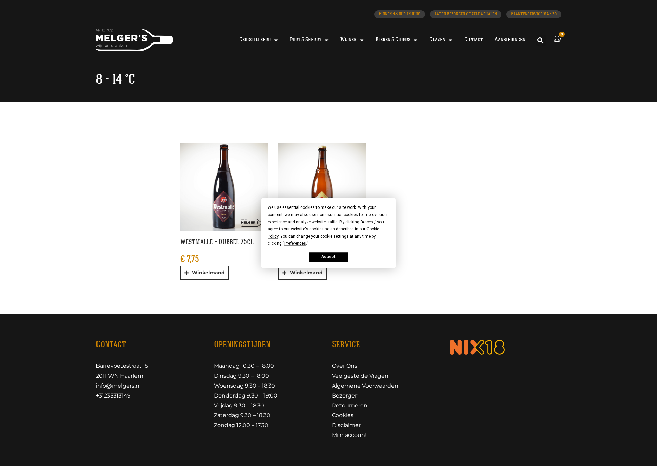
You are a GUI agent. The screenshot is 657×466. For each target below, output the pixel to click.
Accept (328, 257)
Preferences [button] (295, 243)
